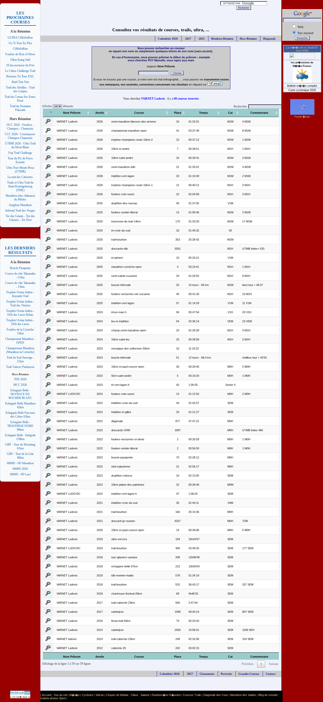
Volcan (100, 694)
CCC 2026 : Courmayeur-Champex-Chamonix (20, 136)
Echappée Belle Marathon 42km (20, 405)
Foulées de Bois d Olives (20, 54)
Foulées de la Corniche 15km (20, 331)
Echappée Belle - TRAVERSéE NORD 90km (20, 425)
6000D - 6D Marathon (20, 463)
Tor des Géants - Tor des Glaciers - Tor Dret (20, 218)
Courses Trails (192, 694)
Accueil (46, 694)
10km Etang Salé (20, 60)
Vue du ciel (60, 694)
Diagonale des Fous (215, 694)
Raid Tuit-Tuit (20, 82)
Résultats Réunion (222, 38)
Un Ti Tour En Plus (20, 43)
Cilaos (134, 694)
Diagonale (269, 38)
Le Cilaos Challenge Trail (20, 71)
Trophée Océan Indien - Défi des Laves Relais (20, 312)
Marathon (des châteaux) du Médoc (20, 197)
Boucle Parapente (20, 268)
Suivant (273, 664)
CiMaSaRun (20, 48)
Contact (271, 673)
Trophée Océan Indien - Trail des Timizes (20, 303)
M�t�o (74, 694)
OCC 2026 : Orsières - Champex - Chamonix (20, 126)
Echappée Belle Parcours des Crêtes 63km (20, 414)
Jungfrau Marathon (20, 205)
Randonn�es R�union (166, 694)
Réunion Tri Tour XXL (20, 76)
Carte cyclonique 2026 (302, 90)
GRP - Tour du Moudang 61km (20, 446)
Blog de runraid (267, 694)
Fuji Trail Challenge (20, 153)
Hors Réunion (248, 38)
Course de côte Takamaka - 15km (20, 284)
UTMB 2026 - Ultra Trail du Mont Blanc (20, 145)
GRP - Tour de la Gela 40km (20, 455)
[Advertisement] (128, 7)
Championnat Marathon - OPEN (20, 340)
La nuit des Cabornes (20, 177)
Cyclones (87, 694)
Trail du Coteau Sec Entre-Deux (20, 98)
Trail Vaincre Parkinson (20, 367)
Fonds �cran (302, 116)
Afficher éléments (56, 106)
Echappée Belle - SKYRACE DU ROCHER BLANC (20, 394)
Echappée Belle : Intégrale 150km (20, 437)
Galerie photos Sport (53, 698)
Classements (207, 673)
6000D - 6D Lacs (20, 474)
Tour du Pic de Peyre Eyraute (20, 160)
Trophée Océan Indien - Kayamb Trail (20, 294)
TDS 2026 (20, 379)
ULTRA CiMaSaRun (20, 37)
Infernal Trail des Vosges (20, 210)
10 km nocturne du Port (20, 65)
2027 (187, 38)
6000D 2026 (20, 469)
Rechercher (240, 106)
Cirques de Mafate (117, 694)
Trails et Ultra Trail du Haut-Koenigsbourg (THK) (20, 186)
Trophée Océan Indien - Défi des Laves (20, 322)
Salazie (145, 694)
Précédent (247, 664)
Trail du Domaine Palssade (20, 108)
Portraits (226, 673)
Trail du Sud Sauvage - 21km (20, 359)
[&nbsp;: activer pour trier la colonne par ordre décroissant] (48, 113)
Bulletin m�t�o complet (302, 85)
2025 (201, 38)
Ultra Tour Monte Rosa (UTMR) (20, 169)
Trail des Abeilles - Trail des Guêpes (20, 89)
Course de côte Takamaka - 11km (20, 275)
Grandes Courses (248, 673)
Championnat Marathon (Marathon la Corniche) (20, 350)
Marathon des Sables (243, 694)
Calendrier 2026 (168, 38)
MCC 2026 (20, 385)
